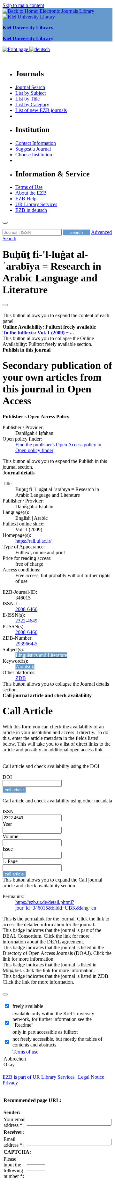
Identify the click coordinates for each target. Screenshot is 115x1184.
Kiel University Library (28, 27)
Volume (10, 836)
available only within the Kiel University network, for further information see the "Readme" (53, 1019)
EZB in (31, 210)
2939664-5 (26, 643)
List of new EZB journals (41, 110)
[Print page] (16, 49)
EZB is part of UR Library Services (38, 1077)
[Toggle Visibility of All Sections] (5, 305)
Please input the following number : (14, 1167)
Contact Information (35, 143)
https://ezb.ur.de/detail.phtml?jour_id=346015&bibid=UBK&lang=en (55, 905)
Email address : (14, 1142)
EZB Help (25, 198)
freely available (27, 1006)
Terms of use (25, 1051)
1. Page (10, 861)
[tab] (57, 327)
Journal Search (30, 87)
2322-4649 (26, 620)
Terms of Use (28, 187)
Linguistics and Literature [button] (41, 655)
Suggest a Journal (33, 149)
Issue (8, 849)
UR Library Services (36, 204)
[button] (49, 327)
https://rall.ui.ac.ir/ (33, 541)
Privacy (10, 1082)
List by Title (27, 98)
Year (7, 824)
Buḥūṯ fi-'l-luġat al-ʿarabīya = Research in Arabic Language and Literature (52, 272)
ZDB (20, 678)
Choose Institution (33, 154)
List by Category (32, 104)
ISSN (8, 811)
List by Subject (30, 93)
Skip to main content (23, 5)
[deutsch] (39, 49)
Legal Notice (91, 1077)
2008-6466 (26, 609)
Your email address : (15, 1122)
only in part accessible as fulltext (45, 1032)
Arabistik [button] (25, 666)
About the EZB (31, 193)
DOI (7, 777)
